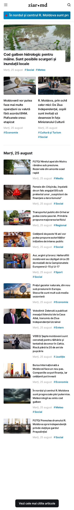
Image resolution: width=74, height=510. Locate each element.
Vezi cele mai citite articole (37, 503)
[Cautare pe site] (69, 5)
